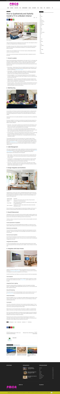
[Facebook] (7, 20)
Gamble (41, 28)
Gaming (41, 29)
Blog (40, 15)
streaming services (10, 293)
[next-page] (8, 357)
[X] (9, 20)
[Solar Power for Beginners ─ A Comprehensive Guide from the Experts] (32, 350)
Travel (41, 7)
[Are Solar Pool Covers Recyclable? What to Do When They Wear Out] (11, 350)
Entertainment (24, 7)
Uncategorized (42, 53)
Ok (51, 392)
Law (40, 36)
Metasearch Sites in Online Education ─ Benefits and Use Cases (30, 333)
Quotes (41, 44)
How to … (41, 33)
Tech (20, 7)
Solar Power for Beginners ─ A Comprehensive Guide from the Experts (32, 355)
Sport (40, 46)
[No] (58, 392)
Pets (40, 42)
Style (38, 7)
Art (40, 13)
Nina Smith (8, 17)
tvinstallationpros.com (13, 141)
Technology (41, 49)
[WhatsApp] (13, 20)
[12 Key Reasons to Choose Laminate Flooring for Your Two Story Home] (22, 350)
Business (11, 7)
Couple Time (41, 20)
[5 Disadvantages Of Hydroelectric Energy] (25, 368)
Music (41, 40)
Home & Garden (11, 10)
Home (8, 7)
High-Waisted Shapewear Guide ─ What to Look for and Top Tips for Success (13, 333)
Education (16, 7)
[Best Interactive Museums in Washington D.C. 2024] (25, 373)
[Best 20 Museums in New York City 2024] (25, 377)
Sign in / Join (8, 0)
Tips (44, 7)
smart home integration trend (15, 270)
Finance (41, 25)
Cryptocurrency (42, 21)
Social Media (41, 45)
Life (40, 37)
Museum (41, 38)
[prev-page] (7, 357)
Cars (40, 17)
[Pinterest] (11, 20)
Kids (40, 34)
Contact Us (48, 7)
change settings (23, 279)
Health (30, 7)
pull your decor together (19, 69)
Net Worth (34, 7)
